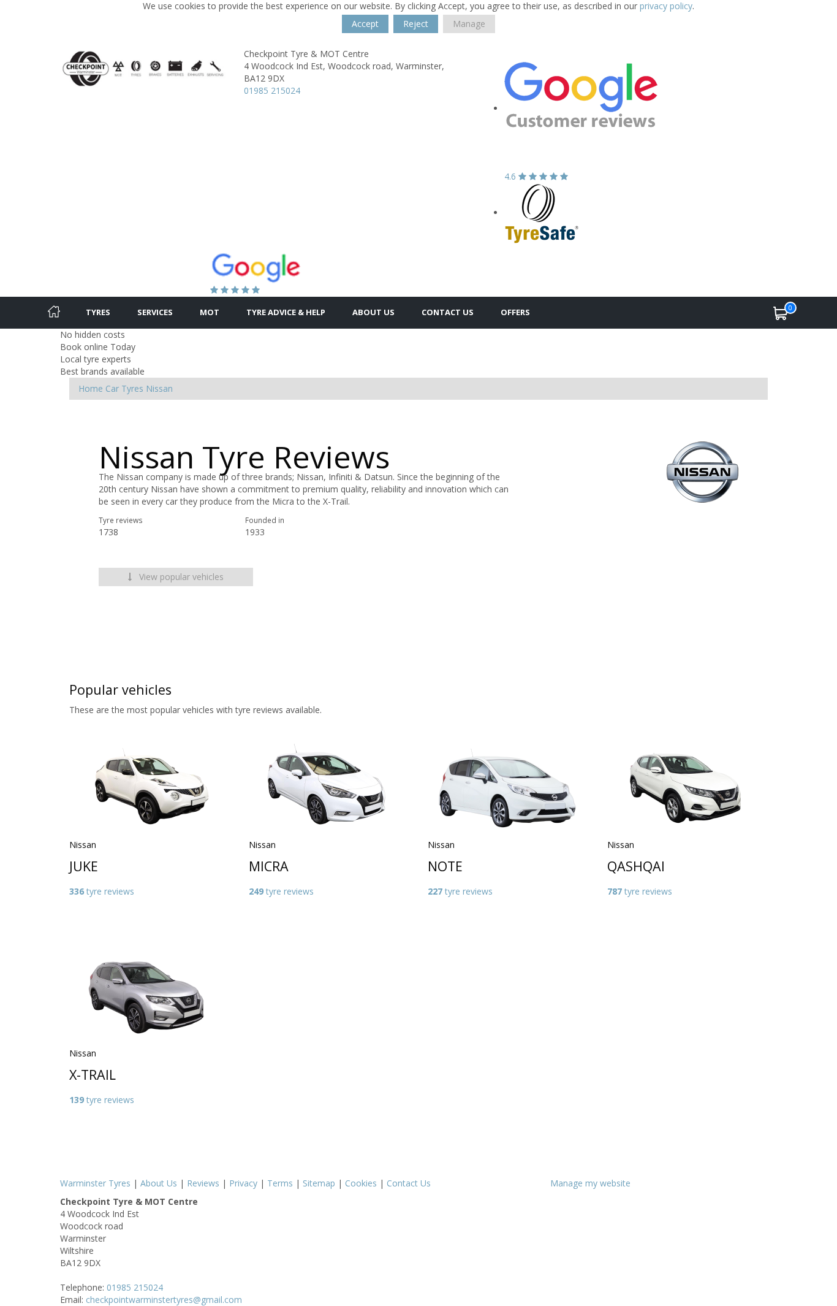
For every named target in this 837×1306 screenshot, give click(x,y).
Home (90, 388)
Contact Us (448, 312)
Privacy (243, 1183)
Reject (415, 23)
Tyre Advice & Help (285, 312)
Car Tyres (124, 388)
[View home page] (142, 68)
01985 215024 (272, 90)
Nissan (159, 388)
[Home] (54, 313)
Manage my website (590, 1183)
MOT (209, 312)
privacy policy (666, 6)
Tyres (98, 312)
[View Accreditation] (542, 212)
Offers (515, 312)
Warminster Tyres (95, 1183)
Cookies (361, 1183)
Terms (280, 1183)
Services (155, 312)
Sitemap (319, 1183)
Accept (365, 23)
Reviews (203, 1183)
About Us (373, 312)
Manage (469, 23)
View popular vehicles (180, 576)
